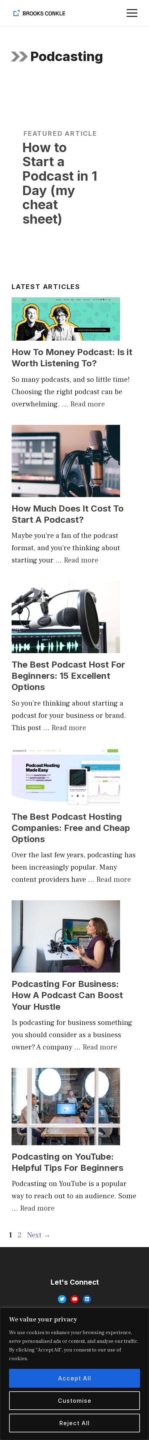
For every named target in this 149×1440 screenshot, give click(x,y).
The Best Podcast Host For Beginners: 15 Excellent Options (68, 675)
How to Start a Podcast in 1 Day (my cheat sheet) (59, 183)
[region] (74, 1374)
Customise (74, 1400)
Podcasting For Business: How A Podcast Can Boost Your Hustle (67, 995)
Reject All (74, 1423)
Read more (87, 404)
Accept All (74, 1378)
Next (39, 1235)
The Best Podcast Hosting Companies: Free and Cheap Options (71, 827)
